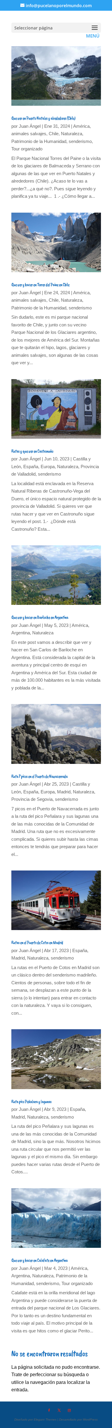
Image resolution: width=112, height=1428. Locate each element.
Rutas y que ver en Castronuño (32, 451)
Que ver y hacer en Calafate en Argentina (39, 1260)
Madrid (63, 791)
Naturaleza (71, 133)
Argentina (20, 632)
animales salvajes (28, 133)
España (30, 466)
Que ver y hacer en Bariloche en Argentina (39, 617)
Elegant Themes (45, 1419)
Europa (48, 466)
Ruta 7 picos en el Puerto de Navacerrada (39, 776)
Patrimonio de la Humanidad (38, 141)
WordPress (90, 1419)
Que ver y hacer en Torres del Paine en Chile (40, 285)
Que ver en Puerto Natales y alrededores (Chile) (43, 118)
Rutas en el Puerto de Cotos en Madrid (37, 943)
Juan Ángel (30, 126)
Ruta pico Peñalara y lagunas (31, 1102)
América (81, 126)
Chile (54, 133)
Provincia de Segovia (32, 799)
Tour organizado (26, 148)
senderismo (80, 141)
